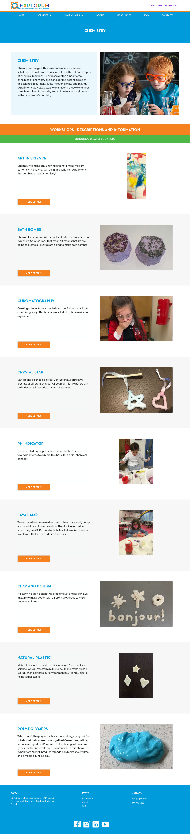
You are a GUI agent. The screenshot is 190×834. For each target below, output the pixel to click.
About (100, 15)
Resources (124, 15)
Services (42, 15)
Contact (167, 15)
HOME (20, 15)
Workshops (72, 15)
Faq (146, 15)
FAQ (84, 806)
